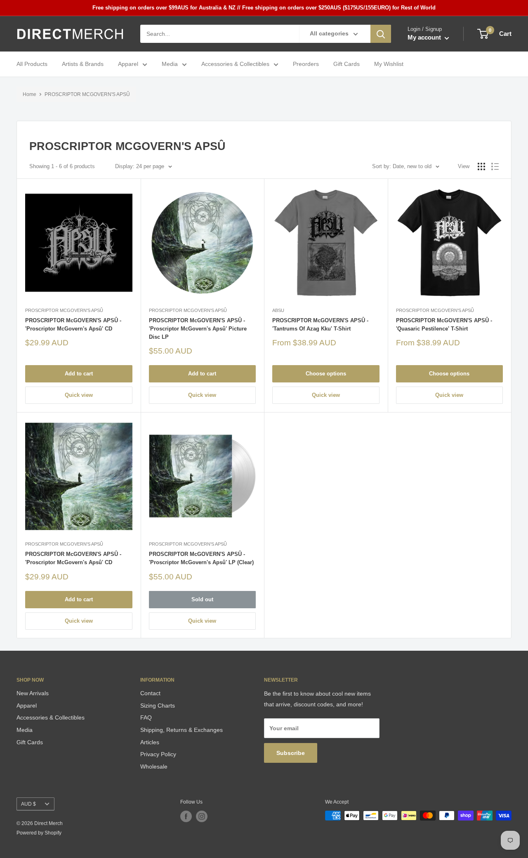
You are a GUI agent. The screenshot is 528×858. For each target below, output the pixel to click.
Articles (149, 742)
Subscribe (290, 753)
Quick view (79, 395)
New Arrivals (32, 693)
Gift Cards (346, 64)
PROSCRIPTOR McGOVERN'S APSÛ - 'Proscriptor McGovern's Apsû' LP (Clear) (201, 558)
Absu (278, 310)
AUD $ (28, 804)
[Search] (380, 34)
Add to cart (79, 373)
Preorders (306, 64)
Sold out (202, 599)
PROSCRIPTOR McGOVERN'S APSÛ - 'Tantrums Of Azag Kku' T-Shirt (320, 324)
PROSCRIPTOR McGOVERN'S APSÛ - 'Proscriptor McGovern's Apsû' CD (73, 324)
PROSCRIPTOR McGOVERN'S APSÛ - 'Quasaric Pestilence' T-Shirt (444, 324)
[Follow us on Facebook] (186, 816)
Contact (150, 693)
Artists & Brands (83, 64)
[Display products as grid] (481, 166)
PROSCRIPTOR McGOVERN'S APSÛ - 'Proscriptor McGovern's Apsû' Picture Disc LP (198, 328)
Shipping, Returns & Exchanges (181, 730)
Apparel (128, 64)
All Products (31, 64)
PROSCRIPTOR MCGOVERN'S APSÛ (87, 94)
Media (170, 64)
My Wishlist (388, 64)
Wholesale (153, 766)
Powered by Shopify (38, 833)
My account (425, 37)
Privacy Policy (158, 754)
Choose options (326, 373)
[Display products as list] (495, 166)
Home (29, 94)
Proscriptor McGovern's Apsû (64, 310)
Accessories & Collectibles (235, 64)
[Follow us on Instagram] (201, 816)
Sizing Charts (157, 705)
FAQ (146, 717)
